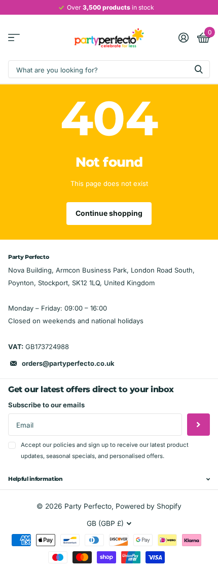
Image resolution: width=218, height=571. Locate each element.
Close (109, 479)
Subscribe (198, 424)
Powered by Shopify (148, 506)
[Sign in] (183, 37)
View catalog (14, 37)
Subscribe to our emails (46, 405)
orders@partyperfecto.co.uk (68, 363)
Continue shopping (109, 213)
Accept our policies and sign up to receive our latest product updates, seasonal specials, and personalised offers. (105, 450)
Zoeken (199, 69)
